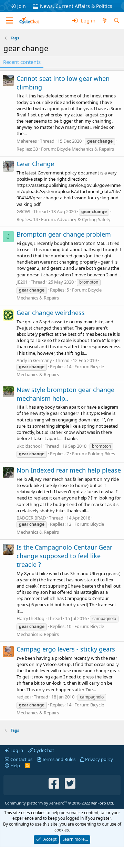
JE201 (22, 282)
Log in (16, 750)
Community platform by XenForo (59, 803)
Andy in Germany (34, 360)
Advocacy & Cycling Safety (84, 219)
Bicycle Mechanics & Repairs (85, 149)
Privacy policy (98, 759)
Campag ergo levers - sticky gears (66, 649)
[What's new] (104, 20)
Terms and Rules (58, 759)
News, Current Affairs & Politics (76, 6)
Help (14, 765)
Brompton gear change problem (64, 234)
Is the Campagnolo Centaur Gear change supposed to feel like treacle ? (64, 556)
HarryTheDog (30, 618)
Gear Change (35, 164)
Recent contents (22, 61)
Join (21, 6)
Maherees (27, 141)
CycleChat (43, 750)
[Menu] (9, 20)
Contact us (20, 759)
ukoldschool (29, 446)
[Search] (117, 20)
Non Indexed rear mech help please (69, 470)
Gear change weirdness (51, 312)
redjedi (24, 697)
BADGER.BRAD (31, 518)
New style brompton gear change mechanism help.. (65, 394)
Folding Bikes (101, 453)
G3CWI (23, 211)
